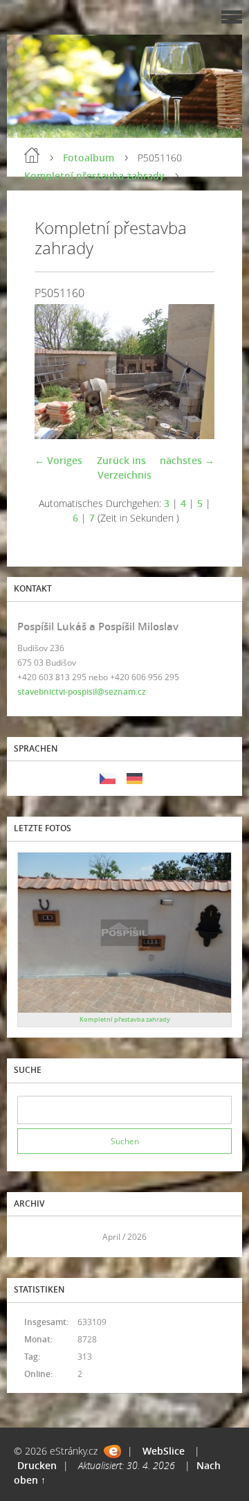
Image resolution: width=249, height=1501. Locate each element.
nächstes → (187, 460)
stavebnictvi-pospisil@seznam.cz (81, 692)
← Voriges (58, 460)
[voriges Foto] (57, 371)
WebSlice (163, 1450)
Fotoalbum (88, 157)
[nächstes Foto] (192, 371)
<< (32, 1237)
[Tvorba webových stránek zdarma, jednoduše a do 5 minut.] (112, 1451)
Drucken (37, 1465)
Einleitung (31, 155)
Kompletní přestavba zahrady (94, 175)
